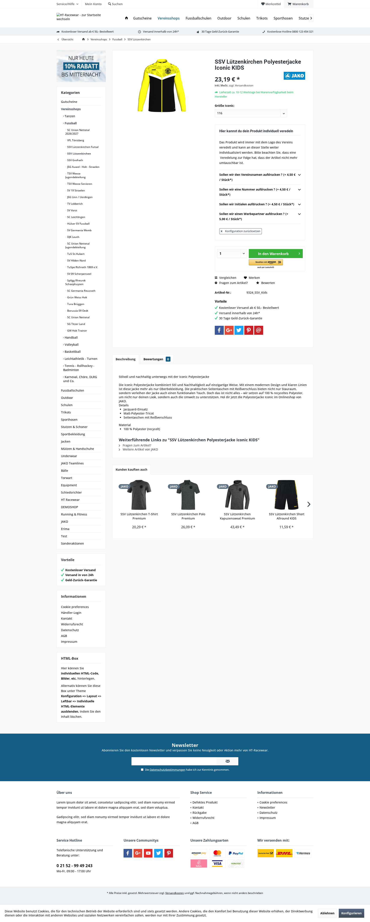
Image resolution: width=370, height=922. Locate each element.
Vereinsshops (71, 109)
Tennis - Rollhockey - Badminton (78, 368)
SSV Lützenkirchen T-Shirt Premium (139, 516)
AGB (64, 636)
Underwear (69, 456)
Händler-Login (71, 613)
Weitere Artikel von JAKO (140, 449)
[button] (266, 264)
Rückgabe (199, 813)
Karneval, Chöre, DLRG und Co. (80, 379)
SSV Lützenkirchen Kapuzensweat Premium (237, 516)
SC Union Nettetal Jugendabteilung (77, 245)
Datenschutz (70, 630)
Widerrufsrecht (72, 624)
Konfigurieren (351, 913)
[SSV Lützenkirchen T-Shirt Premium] (139, 495)
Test (64, 536)
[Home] (126, 18)
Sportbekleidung (73, 434)
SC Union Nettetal (78, 317)
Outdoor (67, 398)
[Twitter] (238, 330)
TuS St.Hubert (76, 254)
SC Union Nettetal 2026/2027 (77, 131)
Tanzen (69, 116)
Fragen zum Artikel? (233, 283)
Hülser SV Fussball (78, 223)
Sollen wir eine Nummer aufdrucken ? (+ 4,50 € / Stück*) (254, 192)
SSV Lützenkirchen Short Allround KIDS (286, 516)
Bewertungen (156, 359)
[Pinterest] (248, 330)
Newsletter (267, 807)
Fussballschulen (72, 390)
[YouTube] (148, 853)
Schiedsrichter (71, 492)
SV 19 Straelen (76, 190)
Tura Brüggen (75, 304)
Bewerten (267, 283)
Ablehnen (327, 913)
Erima (65, 529)
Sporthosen (69, 419)
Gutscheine (69, 102)
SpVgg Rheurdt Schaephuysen (75, 282)
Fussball (70, 123)
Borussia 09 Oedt (77, 310)
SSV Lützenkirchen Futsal (82, 147)
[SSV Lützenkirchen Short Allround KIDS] (286, 495)
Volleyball (71, 344)
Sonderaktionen (72, 543)
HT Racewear (70, 500)
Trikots (66, 412)
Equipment (69, 485)
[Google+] (229, 330)
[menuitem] (298, 4)
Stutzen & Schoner (74, 427)
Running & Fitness (74, 514)
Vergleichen (227, 278)
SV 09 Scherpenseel (79, 274)
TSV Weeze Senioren (79, 184)
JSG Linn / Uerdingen (80, 197)
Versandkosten (174, 893)
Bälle (64, 471)
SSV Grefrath (75, 160)
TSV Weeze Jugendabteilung (75, 175)
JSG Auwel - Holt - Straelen (83, 167)
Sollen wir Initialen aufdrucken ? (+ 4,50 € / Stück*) (256, 204)
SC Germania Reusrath (81, 291)
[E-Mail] (258, 330)
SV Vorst (72, 210)
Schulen (67, 405)
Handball (71, 337)
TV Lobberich (75, 204)
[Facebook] (219, 330)
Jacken (65, 441)
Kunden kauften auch (131, 469)
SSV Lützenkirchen (79, 153)
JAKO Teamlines (72, 463)
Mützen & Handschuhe (77, 449)
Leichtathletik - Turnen (80, 359)
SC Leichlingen (76, 217)
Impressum (69, 642)
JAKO (64, 522)
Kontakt (66, 618)
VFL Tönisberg (75, 140)
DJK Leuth (73, 237)
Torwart (66, 478)
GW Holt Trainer (77, 330)
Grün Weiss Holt (77, 297)
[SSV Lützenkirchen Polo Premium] (188, 495)
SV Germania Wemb (79, 230)
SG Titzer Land (76, 324)
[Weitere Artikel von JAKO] (294, 76)
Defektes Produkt (205, 802)
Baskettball (72, 352)
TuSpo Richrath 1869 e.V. (82, 267)
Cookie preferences (75, 607)
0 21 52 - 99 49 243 (74, 865)
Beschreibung (126, 359)
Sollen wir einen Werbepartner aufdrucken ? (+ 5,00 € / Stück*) (253, 216)
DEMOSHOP (69, 507)
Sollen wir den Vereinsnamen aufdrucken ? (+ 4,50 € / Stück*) (257, 177)
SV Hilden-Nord (76, 260)
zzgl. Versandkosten (241, 85)
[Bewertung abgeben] (249, 73)
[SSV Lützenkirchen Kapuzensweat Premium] (237, 495)
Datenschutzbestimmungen (167, 770)
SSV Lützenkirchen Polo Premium (188, 516)
